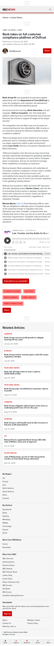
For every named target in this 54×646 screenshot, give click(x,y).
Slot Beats (6, 588)
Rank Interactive (13, 303)
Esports (5, 529)
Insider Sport (7, 578)
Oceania (6, 498)
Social (5, 533)
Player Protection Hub (11, 582)
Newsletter (7, 547)
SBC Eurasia (7, 585)
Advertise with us (9, 626)
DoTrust (20, 203)
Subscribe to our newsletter (16, 281)
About (5, 620)
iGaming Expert (8, 562)
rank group (29, 297)
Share (47, 50)
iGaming (6, 516)
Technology (7, 526)
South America (8, 491)
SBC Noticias (7, 568)
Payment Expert (9, 565)
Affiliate (5, 523)
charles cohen (12, 291)
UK (4, 478)
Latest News (16, 17)
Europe (5, 481)
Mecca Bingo (10, 297)
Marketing (6, 519)
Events (5, 544)
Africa (5, 495)
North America (8, 488)
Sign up (7, 613)
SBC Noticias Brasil (10, 572)
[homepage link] (9, 10)
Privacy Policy (32, 623)
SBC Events (7, 592)
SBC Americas (8, 558)
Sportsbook (7, 509)
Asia (4, 485)
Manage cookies (33, 620)
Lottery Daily (7, 575)
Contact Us (7, 623)
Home (5, 17)
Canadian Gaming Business (13, 595)
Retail (5, 513)
